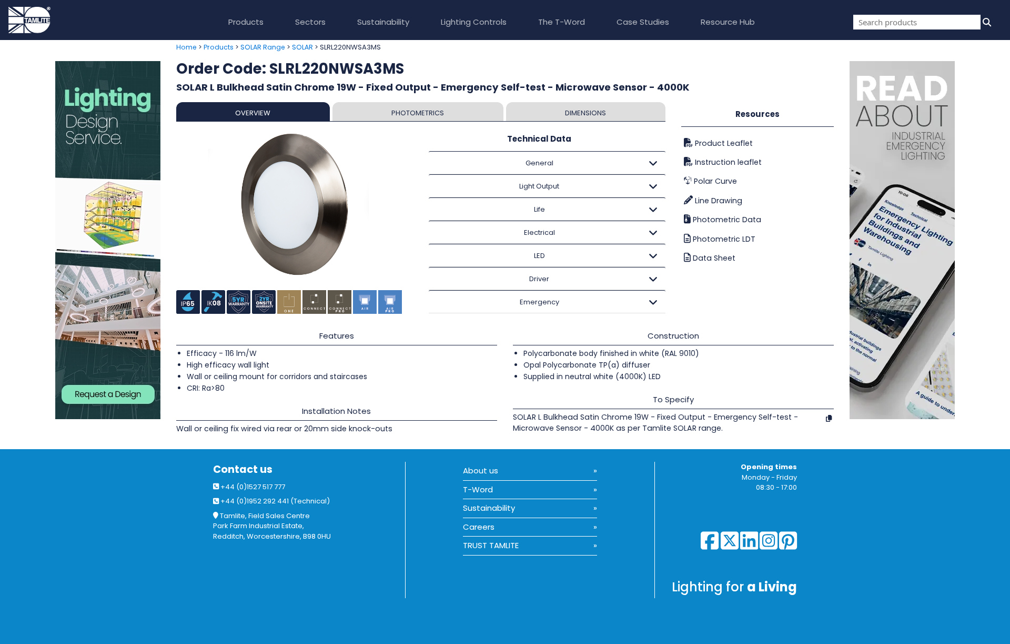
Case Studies (643, 21)
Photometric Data (726, 219)
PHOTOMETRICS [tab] (417, 113)
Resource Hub (728, 21)
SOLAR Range (262, 47)
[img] (986, 22)
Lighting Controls (474, 21)
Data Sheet (713, 258)
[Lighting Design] (84, 240)
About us (480, 470)
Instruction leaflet (727, 162)
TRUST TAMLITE (491, 545)
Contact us (242, 469)
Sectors (310, 21)
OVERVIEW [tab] (252, 113)
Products (246, 21)
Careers (478, 526)
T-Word (478, 489)
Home (186, 47)
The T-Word (561, 21)
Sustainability (383, 21)
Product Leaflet (723, 143)
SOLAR (302, 47)
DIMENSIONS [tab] (585, 113)
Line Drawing (717, 200)
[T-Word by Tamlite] (930, 240)
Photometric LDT (723, 239)
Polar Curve (714, 181)
